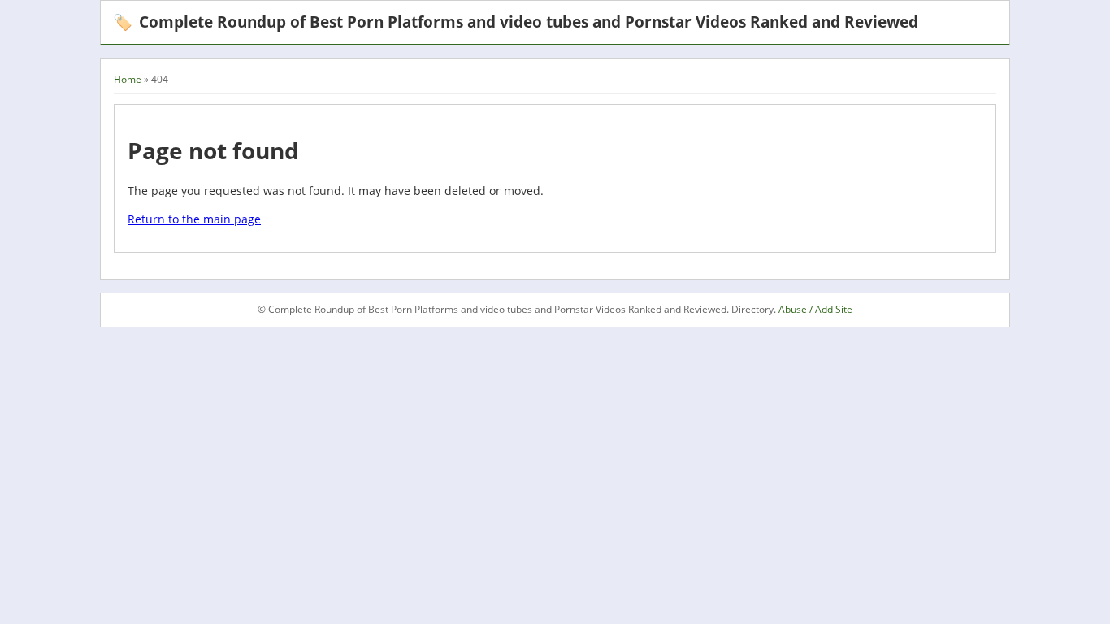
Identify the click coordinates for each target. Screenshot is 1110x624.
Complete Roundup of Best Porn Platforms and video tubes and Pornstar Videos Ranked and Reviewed (515, 21)
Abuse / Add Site (815, 309)
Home (127, 79)
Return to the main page (194, 219)
